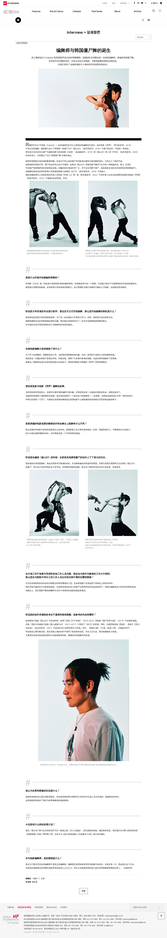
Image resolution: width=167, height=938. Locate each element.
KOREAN (123, 3)
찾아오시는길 (51, 907)
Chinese (140, 37)
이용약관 (10, 907)
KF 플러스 (154, 3)
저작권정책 (39, 907)
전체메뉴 (160, 11)
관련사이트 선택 (139, 907)
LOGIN (104, 3)
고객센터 (63, 907)
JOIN (113, 3)
